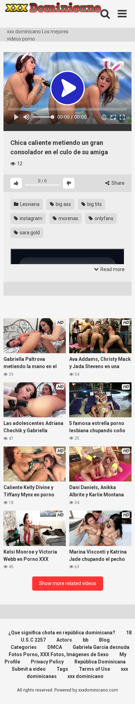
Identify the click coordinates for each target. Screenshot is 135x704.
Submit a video (29, 669)
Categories (24, 647)
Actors (64, 640)
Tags (62, 669)
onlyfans (103, 218)
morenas (67, 218)
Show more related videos (67, 583)
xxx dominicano (86, 676)
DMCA (54, 647)
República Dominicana (100, 661)
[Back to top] (122, 690)
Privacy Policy (47, 661)
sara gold (29, 232)
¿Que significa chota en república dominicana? (61, 632)
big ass (63, 204)
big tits (94, 204)
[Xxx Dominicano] (55, 14)
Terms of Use (94, 669)
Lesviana (29, 204)
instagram (30, 218)
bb (85, 640)
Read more (112, 269)
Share (117, 183)
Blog (104, 640)
